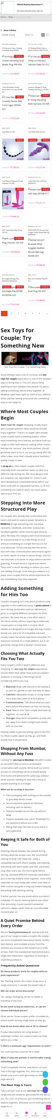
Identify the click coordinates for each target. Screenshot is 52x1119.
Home (3, 17)
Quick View (13, 62)
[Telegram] (45, 1074)
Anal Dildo (6, 128)
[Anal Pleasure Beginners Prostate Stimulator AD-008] (13, 189)
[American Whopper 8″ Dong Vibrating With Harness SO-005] (39, 95)
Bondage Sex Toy (8, 84)
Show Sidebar (9, 30)
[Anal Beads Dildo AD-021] (39, 140)
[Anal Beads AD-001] (13, 140)
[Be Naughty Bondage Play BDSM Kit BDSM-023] (13, 287)
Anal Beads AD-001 (8, 132)
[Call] (45, 1089)
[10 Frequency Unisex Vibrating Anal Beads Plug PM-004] (13, 56)
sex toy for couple (35, 44)
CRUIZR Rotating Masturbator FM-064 (31, 5)
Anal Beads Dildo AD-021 (36, 132)
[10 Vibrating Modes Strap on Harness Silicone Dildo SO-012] (39, 56)
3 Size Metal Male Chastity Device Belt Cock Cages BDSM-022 (12, 89)
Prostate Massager (9, 44)
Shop (10, 17)
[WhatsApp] (45, 1082)
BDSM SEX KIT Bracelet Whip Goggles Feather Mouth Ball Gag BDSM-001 (38, 232)
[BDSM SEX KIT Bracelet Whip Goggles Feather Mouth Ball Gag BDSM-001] (39, 240)
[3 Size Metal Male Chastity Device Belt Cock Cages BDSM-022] (13, 97)
